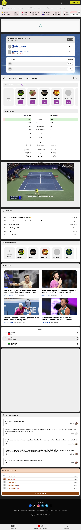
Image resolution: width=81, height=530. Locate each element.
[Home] (2, 8)
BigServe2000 (12, 485)
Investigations (49, 8)
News (7, 8)
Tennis (13, 528)
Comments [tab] (12, 78)
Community (67, 528)
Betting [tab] (34, 78)
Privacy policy (40, 510)
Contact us (57, 510)
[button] (66, 2)
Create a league (8, 99)
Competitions (30, 8)
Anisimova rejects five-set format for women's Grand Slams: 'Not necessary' (57, 319)
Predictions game (40, 528)
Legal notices (49, 510)
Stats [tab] (20, 78)
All (75, 15)
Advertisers (24, 510)
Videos (39, 8)
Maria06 (10, 476)
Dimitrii (10, 479)
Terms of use (31, 510)
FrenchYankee (12, 488)
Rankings (21, 8)
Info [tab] (4, 78)
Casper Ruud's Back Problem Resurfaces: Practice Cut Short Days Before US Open (20, 291)
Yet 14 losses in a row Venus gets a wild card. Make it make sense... (25, 460)
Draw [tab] (27, 78)
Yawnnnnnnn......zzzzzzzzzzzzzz (14, 421)
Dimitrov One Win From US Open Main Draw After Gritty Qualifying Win (21, 319)
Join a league (15, 85)
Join (20, 102)
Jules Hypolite (8, 295)
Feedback (64, 510)
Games (13, 8)
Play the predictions (40, 493)
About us (16, 510)
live (74, 12)
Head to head (60, 8)
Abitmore (11, 482)
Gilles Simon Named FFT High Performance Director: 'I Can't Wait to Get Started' (59, 291)
